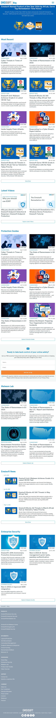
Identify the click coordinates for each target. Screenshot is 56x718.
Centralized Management (8, 643)
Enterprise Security (10, 531)
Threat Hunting (5, 647)
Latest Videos (7, 190)
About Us (3, 687)
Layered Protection (6, 638)
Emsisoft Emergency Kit (8, 627)
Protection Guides (10, 231)
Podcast (3, 700)
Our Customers (5, 689)
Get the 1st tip (28, 372)
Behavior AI (4, 652)
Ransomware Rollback (7, 650)
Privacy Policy (45, 378)
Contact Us (4, 677)
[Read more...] (11, 481)
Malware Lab (7, 386)
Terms (26, 712)
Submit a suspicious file (8, 679)
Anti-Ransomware (6, 641)
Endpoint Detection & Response (10, 645)
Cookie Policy (38, 712)
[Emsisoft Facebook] (28, 715)
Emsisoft (6, 2)
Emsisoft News (5, 93)
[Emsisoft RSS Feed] (33, 715)
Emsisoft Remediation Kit (8, 618)
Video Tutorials (5, 669)
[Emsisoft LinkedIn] (25, 715)
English (49, 712)
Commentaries (5, 58)
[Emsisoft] (28, 710)
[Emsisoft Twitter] (31, 715)
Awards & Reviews (6, 691)
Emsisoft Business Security (8, 614)
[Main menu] (53, 2)
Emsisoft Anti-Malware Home (9, 624)
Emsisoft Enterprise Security (9, 616)
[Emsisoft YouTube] (22, 715)
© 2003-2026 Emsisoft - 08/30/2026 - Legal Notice (13, 712)
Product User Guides (7, 667)
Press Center (5, 693)
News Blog (4, 660)
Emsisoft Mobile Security (8, 629)
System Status (44, 712)
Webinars (4, 698)
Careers (3, 696)
